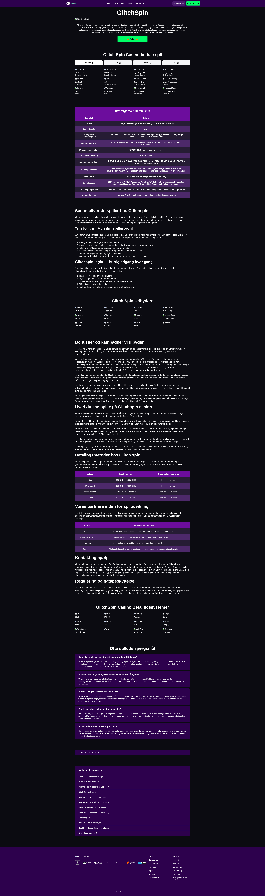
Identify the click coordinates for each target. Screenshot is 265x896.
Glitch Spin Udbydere (87, 792)
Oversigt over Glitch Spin (88, 782)
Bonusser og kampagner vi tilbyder (92, 797)
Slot (174, 63)
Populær (87, 63)
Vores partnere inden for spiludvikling (93, 813)
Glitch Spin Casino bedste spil (90, 777)
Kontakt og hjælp (85, 818)
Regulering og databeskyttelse (91, 823)
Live (116, 63)
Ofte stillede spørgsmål (88, 833)
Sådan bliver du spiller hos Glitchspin (93, 787)
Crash (145, 63)
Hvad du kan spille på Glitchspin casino (94, 802)
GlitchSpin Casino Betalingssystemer (93, 828)
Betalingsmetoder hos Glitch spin (92, 807)
